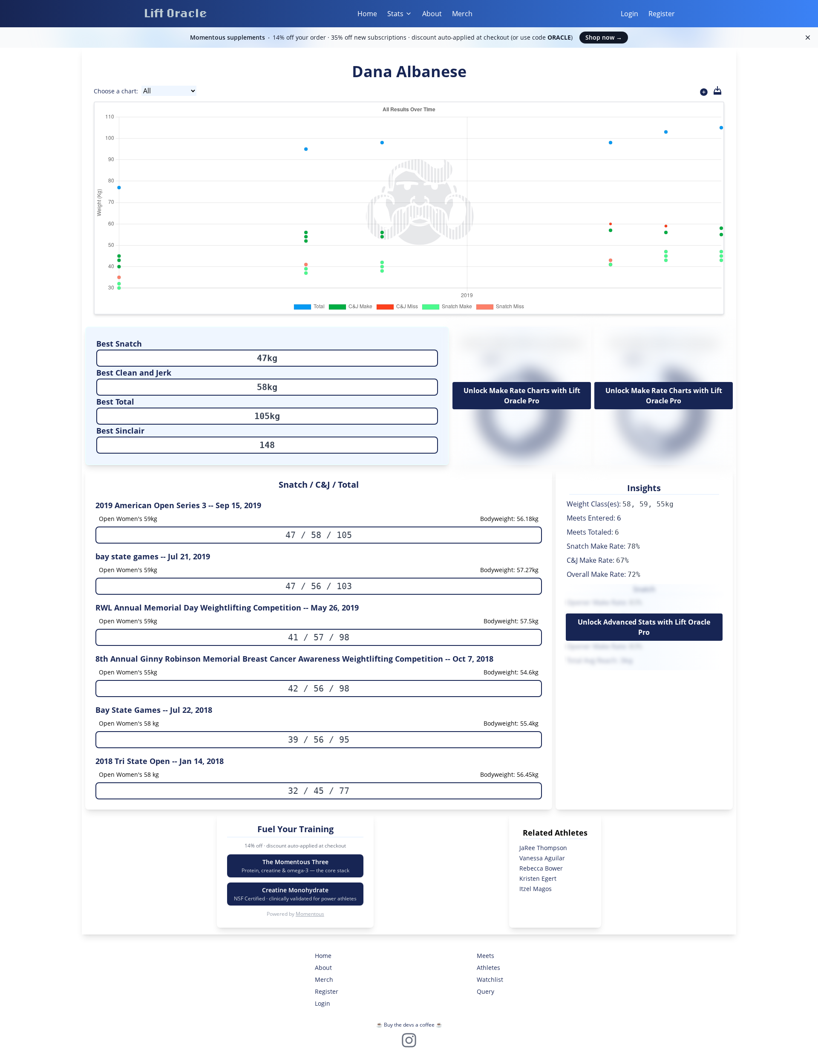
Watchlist (490, 979)
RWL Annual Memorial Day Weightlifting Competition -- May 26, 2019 (227, 607)
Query (485, 991)
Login (629, 13)
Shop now (603, 37)
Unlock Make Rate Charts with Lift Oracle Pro (522, 395)
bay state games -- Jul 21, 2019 (152, 556)
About (432, 13)
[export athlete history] (717, 90)
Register (661, 13)
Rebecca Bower (541, 868)
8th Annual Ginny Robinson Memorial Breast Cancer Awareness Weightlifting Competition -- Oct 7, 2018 (294, 659)
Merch (462, 13)
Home (367, 13)
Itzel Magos (535, 889)
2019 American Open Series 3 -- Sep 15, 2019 (178, 505)
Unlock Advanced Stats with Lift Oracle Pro (644, 627)
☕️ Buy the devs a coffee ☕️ (409, 1024)
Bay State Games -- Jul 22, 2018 (153, 710)
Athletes (488, 968)
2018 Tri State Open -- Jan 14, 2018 (159, 761)
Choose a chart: (116, 91)
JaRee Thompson (543, 848)
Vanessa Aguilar (542, 858)
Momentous (310, 913)
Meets (485, 956)
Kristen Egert (537, 878)
